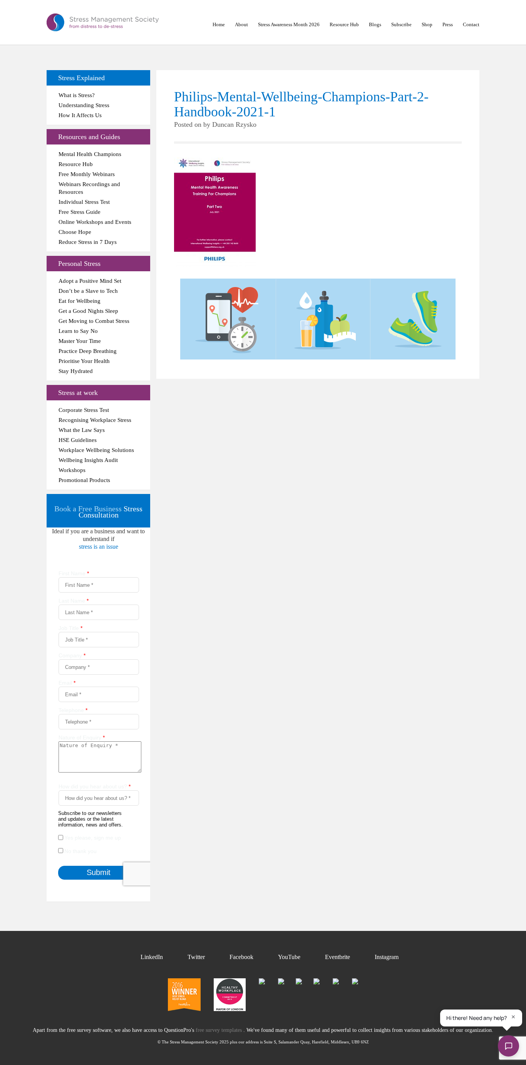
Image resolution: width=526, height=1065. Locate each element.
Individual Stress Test (84, 202)
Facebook (241, 957)
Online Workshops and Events (95, 222)
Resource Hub (344, 24)
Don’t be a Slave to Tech (88, 291)
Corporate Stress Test (84, 410)
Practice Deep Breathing (88, 351)
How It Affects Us (80, 115)
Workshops (72, 470)
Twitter (196, 957)
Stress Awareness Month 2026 (289, 24)
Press (447, 24)
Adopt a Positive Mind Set (90, 281)
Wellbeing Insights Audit (88, 460)
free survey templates (219, 1030)
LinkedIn (152, 957)
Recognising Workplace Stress (95, 420)
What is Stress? (77, 95)
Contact (471, 24)
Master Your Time (80, 341)
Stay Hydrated (76, 371)
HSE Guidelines (78, 440)
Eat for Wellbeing (80, 301)
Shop (427, 24)
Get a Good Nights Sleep (88, 311)
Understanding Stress (84, 105)
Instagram (387, 957)
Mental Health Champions (90, 154)
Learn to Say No (78, 331)
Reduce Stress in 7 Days (88, 242)
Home (219, 24)
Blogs (375, 24)
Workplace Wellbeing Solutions (96, 450)
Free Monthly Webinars (87, 174)
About (241, 24)
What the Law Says (82, 430)
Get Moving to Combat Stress (94, 321)
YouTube (289, 957)
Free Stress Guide (80, 212)
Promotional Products (84, 480)
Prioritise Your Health (84, 361)
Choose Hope (75, 232)
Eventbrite (337, 957)
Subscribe (401, 24)
